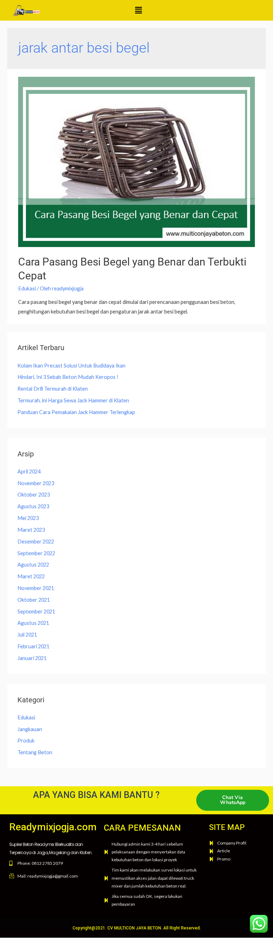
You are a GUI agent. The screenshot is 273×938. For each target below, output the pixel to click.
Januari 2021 (32, 658)
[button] (138, 10)
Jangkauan (29, 729)
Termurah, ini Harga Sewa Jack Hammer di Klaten (73, 400)
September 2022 (36, 553)
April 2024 (29, 471)
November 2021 (35, 588)
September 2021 (36, 612)
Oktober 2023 (33, 495)
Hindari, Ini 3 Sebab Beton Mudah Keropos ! (67, 377)
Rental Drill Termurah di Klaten (52, 389)
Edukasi (27, 288)
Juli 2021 (27, 635)
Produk (25, 741)
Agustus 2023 (33, 506)
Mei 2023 (28, 518)
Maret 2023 (31, 530)
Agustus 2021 (33, 623)
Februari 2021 (33, 646)
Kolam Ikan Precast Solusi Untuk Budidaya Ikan (71, 366)
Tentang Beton (34, 752)
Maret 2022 (31, 576)
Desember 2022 (35, 541)
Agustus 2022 (33, 565)
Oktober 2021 (33, 600)
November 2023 (35, 483)
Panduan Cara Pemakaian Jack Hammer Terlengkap (76, 412)
